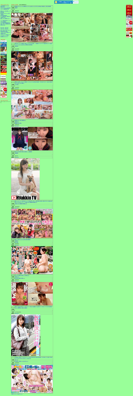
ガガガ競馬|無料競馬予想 (5, 22)
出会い (7, 35)
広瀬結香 (21, 203)
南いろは (16, 359)
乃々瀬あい (17, 84)
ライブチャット (3, 35)
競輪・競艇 (4, 27)
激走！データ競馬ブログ (5, 18)
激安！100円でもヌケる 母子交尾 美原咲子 (23, 239)
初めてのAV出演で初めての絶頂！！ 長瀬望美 (23, 151)
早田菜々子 (25, 203)
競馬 (1, 27)
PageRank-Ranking (3, 15)
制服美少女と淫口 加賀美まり (20, 120)
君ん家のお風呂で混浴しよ (20, 278)
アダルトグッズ (3, 34)
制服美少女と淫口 (18, 123)
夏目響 (16, 7)
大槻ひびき (17, 203)
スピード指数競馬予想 (4, 9)
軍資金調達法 (2, 31)
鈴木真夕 (16, 46)
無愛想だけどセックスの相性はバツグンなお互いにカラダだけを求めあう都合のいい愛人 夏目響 (33, 6)
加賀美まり (17, 121)
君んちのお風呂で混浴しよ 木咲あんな (22, 275)
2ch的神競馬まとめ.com (4, 5)
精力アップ (8, 34)
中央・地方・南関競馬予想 (5, 23)
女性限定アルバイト (4, 36)
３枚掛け (2, 14)
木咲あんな (17, 276)
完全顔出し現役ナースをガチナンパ (21, 361)
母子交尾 (16, 242)
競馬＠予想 (2, 6)
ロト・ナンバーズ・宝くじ (5, 30)
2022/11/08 (17, 50)
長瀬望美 (16, 153)
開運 (6, 31)
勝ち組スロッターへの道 (5, 13)
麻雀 (7, 27)
